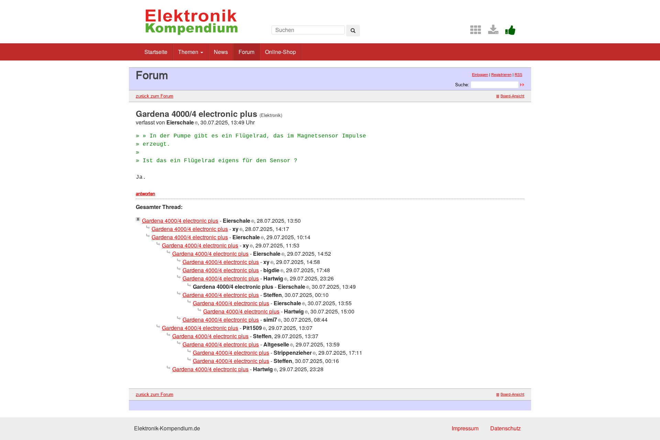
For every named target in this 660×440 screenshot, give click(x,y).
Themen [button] (189, 52)
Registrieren (501, 74)
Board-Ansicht (512, 96)
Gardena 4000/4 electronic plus (180, 220)
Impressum (465, 428)
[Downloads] (490, 32)
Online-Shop (280, 52)
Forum (246, 52)
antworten (145, 193)
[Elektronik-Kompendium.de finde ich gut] (508, 32)
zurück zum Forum (154, 96)
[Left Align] (353, 30)
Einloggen (480, 74)
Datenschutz (505, 428)
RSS (518, 74)
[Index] (473, 32)
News (221, 52)
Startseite (155, 52)
